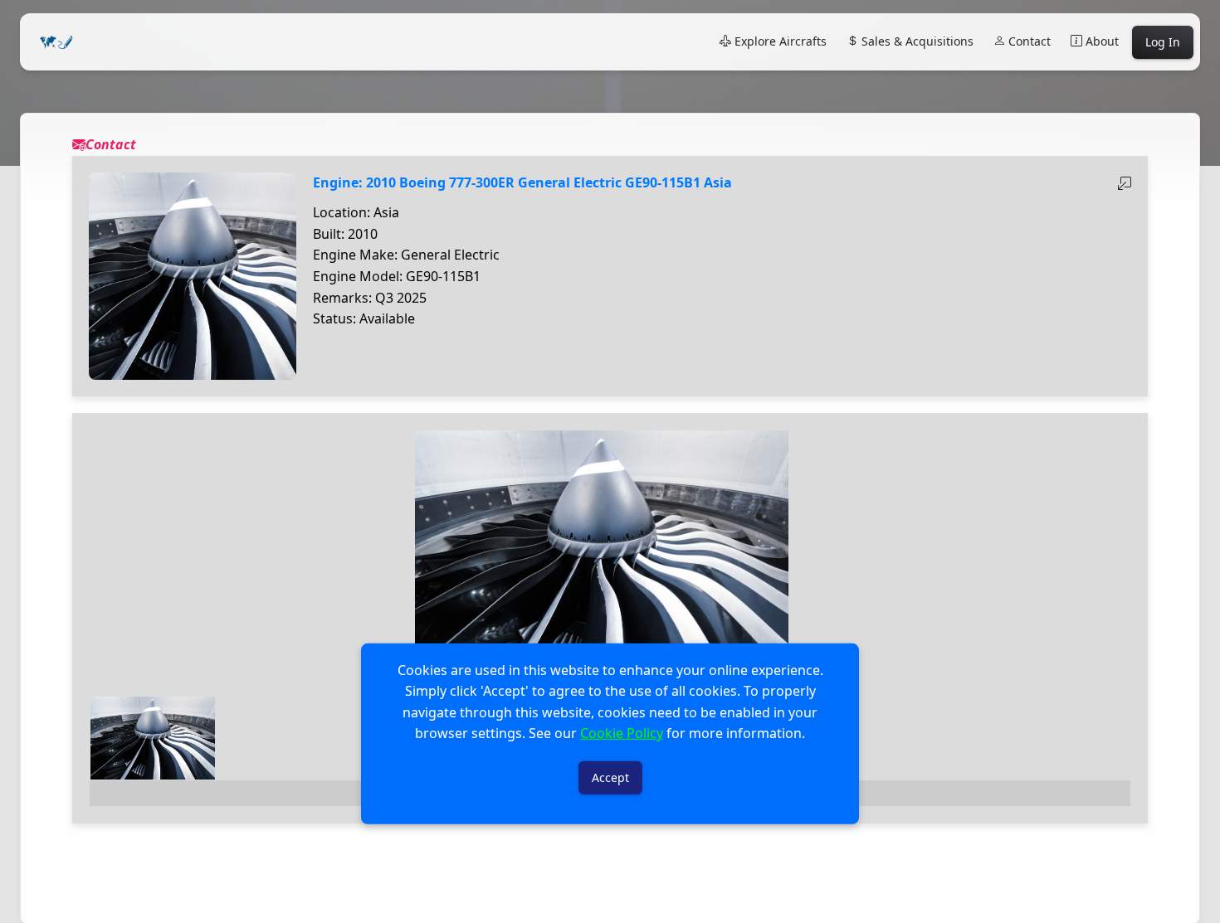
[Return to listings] (1124, 183)
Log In (1162, 42)
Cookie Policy (621, 733)
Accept (610, 777)
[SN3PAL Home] (56, 42)
